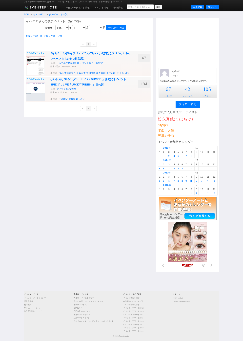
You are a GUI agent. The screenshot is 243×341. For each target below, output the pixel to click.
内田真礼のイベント (82, 311)
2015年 (167, 148)
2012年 (167, 185)
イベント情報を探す (131, 298)
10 (169, 181)
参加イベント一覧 (58, 14)
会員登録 (197, 7)
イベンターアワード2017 (133, 324)
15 (191, 181)
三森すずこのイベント (83, 318)
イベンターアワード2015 (133, 318)
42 (187, 89)
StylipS (62, 73)
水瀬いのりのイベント (83, 315)
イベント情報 (101, 7)
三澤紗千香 (166, 135)
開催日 (48, 27)
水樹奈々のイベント (82, 305)
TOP (26, 14)
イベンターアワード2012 (133, 308)
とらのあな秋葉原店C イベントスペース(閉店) (80, 63)
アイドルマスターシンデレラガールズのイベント (94, 321)
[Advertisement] (187, 42)
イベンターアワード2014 (133, 315)
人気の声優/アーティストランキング (88, 301)
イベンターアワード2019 (133, 331)
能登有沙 (71, 73)
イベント (207, 96)
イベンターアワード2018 (133, 328)
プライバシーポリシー (33, 308)
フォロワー (188, 96)
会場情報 (118, 7)
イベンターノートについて (35, 298)
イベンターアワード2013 (133, 311)
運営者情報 (28, 301)
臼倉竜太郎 (123, 73)
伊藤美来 (81, 73)
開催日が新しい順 (53, 36)
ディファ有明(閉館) (66, 89)
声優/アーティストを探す (84, 298)
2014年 (167, 160)
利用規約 (27, 305)
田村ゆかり (78, 308)
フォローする (188, 104)
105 (207, 89)
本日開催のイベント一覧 (133, 301)
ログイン (212, 7)
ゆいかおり (82, 99)
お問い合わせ (178, 298)
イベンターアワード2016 (133, 321)
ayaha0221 (39, 14)
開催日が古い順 (34, 36)
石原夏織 (71, 99)
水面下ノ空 (166, 130)
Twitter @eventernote (181, 301)
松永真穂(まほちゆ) (106, 73)
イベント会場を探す (131, 305)
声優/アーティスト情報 (78, 7)
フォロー (168, 96)
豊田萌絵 (91, 73)
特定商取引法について (33, 311)
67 (168, 89)
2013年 (167, 172)
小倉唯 (62, 99)
